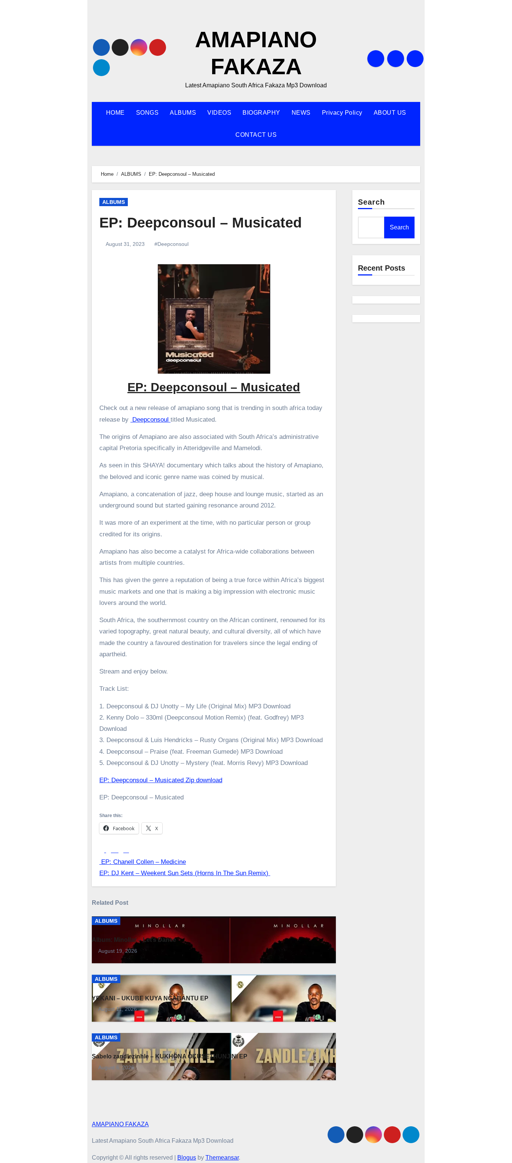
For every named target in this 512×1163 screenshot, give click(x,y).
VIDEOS (219, 112)
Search (371, 202)
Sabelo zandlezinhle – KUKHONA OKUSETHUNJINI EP (169, 1056)
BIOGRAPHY (261, 112)
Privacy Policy (342, 112)
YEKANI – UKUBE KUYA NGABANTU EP (150, 998)
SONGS (147, 112)
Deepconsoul (150, 419)
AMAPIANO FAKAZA (120, 1124)
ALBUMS (183, 112)
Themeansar (222, 1157)
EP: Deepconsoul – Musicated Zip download (160, 780)
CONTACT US (256, 135)
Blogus (186, 1157)
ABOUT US (390, 112)
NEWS (301, 112)
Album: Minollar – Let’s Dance (134, 940)
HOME (115, 112)
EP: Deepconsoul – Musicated (200, 223)
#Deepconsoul (171, 244)
